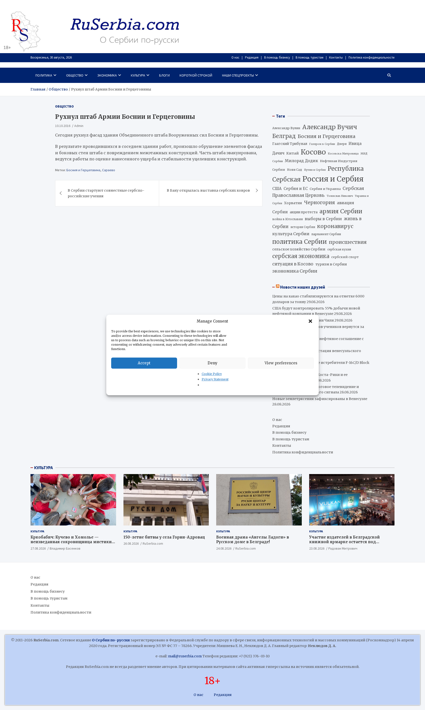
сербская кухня (339, 249)
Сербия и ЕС (296, 188)
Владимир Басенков (65, 548)
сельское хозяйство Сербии (298, 249)
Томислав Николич (340, 196)
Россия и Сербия (333, 179)
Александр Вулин (286, 128)
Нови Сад (294, 169)
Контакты (336, 57)
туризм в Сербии (331, 264)
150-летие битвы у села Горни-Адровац (164, 537)
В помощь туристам (309, 57)
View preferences (281, 363)
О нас (235, 57)
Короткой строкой (196, 75)
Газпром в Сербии (322, 144)
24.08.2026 (223, 548)
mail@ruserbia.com (185, 656)
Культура (138, 75)
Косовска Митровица (343, 153)
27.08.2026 (38, 548)
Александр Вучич (329, 127)
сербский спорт (345, 257)
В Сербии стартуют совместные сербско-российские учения (106, 193)
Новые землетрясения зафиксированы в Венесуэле (319, 399)
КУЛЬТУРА (43, 467)
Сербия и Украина (325, 189)
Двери (342, 144)
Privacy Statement (215, 379)
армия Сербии (340, 211)
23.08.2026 (316, 548)
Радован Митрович (342, 548)
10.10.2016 (62, 125)
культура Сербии (290, 233)
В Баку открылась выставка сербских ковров (208, 190)
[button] (311, 321)
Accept (144, 363)
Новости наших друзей (302, 287)
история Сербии (302, 227)
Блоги (164, 75)
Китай (292, 153)
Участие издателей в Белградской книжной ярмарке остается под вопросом (344, 542)
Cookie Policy (212, 374)
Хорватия (293, 203)
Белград (284, 136)
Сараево (108, 170)
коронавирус (335, 226)
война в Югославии (287, 219)
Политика (43, 75)
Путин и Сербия (315, 169)
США (277, 188)
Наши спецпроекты (238, 75)
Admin (78, 125)
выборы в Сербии (323, 218)
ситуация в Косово (292, 264)
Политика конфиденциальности (372, 57)
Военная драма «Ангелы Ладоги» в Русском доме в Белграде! (252, 539)
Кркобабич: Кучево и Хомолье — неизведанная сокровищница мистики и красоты (72, 542)
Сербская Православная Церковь (318, 192)
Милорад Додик (301, 160)
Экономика (107, 75)
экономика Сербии (294, 271)
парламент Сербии (326, 234)
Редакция (251, 57)
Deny (212, 363)
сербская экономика (300, 256)
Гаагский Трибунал (289, 144)
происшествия (348, 242)
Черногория (319, 202)
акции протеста (304, 212)
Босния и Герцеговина (83, 170)
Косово (313, 152)
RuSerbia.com (153, 543)
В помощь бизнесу (277, 57)
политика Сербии (299, 242)
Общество (74, 75)
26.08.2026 (131, 543)
